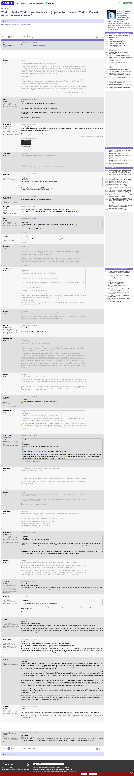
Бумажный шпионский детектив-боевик (119, 155)
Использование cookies (39, 769)
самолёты (13, 24)
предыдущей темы (39, 45)
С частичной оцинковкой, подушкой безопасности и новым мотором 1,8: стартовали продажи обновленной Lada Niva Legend (120, 186)
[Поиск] (119, 3)
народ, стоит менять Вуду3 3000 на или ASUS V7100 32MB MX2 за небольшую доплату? (119, 272)
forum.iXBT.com (67, 771)
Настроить (93, 774)
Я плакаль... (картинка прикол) (116, 43)
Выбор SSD (111, 39)
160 (30, 37)
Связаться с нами (37, 767)
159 (27, 37)
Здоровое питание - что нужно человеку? (119, 66)
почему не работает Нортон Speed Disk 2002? (120, 279)
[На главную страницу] (7, 3)
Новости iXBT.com (111, 167)
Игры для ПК (4, 9)
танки (8, 24)
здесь (16, 21)
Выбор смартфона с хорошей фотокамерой (120, 87)
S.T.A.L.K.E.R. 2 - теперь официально (118, 55)
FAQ (61, 767)
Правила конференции (49, 767)
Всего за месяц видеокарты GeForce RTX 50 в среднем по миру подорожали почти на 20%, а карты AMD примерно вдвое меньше (120, 205)
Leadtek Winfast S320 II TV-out (115, 302)
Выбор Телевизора (113, 60)
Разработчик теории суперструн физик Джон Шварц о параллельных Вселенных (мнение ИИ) (120, 160)
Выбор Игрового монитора (116, 41)
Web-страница (6, 592)
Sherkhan (25, 232)
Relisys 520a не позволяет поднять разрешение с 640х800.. (117, 283)
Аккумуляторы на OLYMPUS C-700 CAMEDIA (119, 298)
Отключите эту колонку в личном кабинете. (117, 305)
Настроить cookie (50, 769)
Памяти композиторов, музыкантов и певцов (120, 57)
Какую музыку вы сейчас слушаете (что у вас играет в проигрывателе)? (120, 81)
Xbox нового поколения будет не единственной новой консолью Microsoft (119, 209)
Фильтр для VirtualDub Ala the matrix (118, 163)
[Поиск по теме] (99, 37)
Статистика (66, 767)
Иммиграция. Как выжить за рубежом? (119, 35)
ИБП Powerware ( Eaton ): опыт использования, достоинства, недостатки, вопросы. (119, 74)
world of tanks (20, 24)
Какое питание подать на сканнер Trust (118, 292)
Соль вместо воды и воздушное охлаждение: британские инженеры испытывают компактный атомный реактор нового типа (120, 171)
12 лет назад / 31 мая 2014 (29, 42)
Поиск (57, 767)
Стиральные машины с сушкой (116, 71)
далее (33, 37)
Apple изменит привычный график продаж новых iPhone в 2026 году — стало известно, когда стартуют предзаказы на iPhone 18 (119, 192)
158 (24, 37)
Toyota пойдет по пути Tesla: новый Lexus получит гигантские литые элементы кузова (119, 178)
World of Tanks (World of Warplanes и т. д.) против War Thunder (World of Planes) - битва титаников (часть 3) (50, 13)
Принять (84, 774)
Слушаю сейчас (113, 37)
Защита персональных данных (64, 769)
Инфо (101, 42)
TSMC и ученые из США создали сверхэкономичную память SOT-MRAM (118, 182)
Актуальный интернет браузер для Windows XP (121, 84)
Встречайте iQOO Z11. (124, 11)
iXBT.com (35, 771)
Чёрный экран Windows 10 (115, 153)
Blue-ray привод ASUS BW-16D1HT (117, 77)
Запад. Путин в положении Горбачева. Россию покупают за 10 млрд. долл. (120, 289)
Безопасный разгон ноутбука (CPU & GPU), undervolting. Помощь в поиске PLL (119, 276)
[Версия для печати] (97, 37)
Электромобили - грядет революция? (118, 69)
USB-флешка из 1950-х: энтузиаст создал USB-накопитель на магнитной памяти (120, 195)
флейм (5, 24)
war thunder (27, 24)
